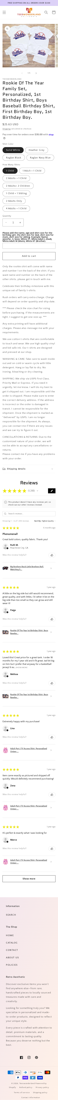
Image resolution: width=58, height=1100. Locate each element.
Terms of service (22, 1092)
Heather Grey (36, 150)
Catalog (12, 942)
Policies (12, 965)
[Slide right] (36, 73)
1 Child (10, 170)
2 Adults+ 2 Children (18, 186)
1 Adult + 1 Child (32, 170)
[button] (4, 12)
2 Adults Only (14, 201)
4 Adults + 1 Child (16, 208)
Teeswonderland (27, 1083)
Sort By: (37, 521)
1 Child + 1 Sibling (16, 193)
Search (11, 915)
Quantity (7, 216)
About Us (12, 957)
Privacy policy (42, 1087)
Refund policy (25, 1087)
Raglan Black (13, 157)
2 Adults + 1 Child (16, 178)
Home (10, 935)
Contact (12, 950)
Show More (22, 667)
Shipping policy (40, 1092)
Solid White (13, 150)
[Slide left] (22, 73)
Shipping (6, 129)
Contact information (30, 1097)
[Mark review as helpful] (51, 555)
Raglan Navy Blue (40, 157)
